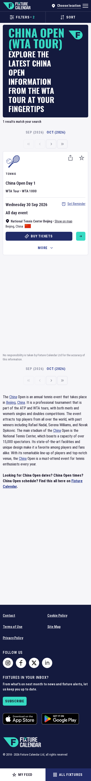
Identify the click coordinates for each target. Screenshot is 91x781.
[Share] (70, 158)
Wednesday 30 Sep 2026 (26, 204)
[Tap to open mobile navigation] (85, 6)
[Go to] (80, 236)
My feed (25, 775)
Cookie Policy (57, 615)
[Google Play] (60, 719)
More (43, 248)
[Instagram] (8, 663)
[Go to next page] (51, 144)
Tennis (11, 174)
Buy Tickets (41, 236)
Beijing (10, 226)
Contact (9, 615)
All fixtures (71, 775)
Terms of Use (12, 627)
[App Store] (20, 719)
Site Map (54, 627)
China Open (15, 183)
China (19, 226)
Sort (71, 17)
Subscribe (14, 701)
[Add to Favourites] (81, 158)
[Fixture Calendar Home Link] (17, 6)
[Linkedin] (47, 663)
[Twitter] (34, 663)
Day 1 (31, 183)
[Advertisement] (45, 303)
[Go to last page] (62, 144)
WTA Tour (12, 191)
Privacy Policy (13, 638)
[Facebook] (21, 663)
